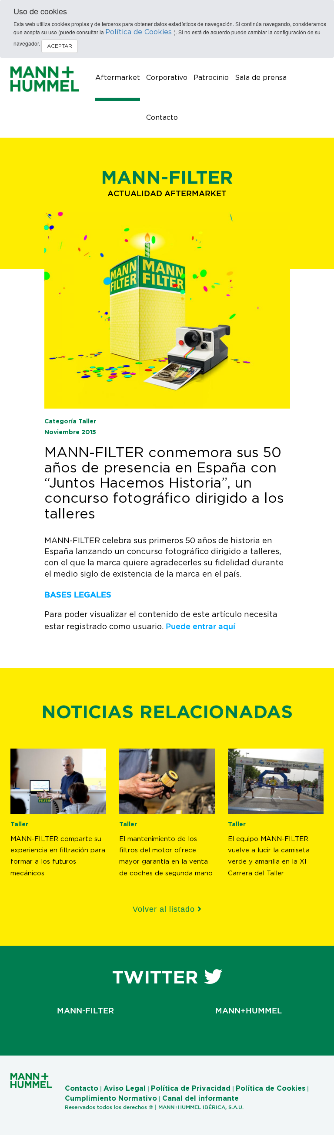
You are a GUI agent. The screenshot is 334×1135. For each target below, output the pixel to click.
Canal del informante (200, 1098)
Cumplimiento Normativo (111, 1098)
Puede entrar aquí (200, 626)
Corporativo (166, 77)
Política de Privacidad (190, 1088)
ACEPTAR (59, 46)
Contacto (162, 117)
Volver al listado (165, 909)
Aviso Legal (125, 1088)
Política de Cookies (139, 32)
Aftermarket (117, 77)
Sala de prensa (261, 77)
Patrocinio (211, 77)
